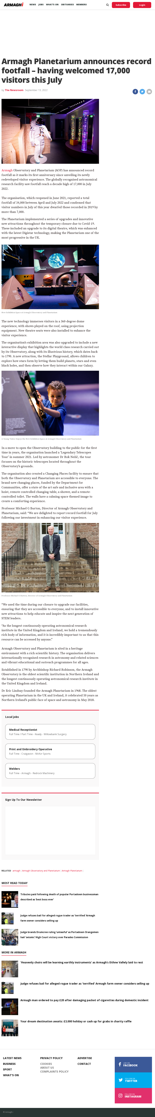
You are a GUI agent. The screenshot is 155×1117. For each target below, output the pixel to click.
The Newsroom (14, 90)
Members (81, 4)
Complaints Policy (54, 1071)
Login (142, 4)
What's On (11, 1075)
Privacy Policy (51, 1058)
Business (9, 1064)
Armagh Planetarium (72, 870)
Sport (7, 1069)
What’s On (52, 4)
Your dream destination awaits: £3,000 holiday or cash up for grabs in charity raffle (76, 1021)
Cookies (46, 1064)
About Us (47, 1067)
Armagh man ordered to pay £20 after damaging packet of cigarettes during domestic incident (84, 1000)
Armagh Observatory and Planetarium (41, 870)
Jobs (41, 4)
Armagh (7, 170)
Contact (84, 1064)
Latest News (12, 1058)
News (33, 4)
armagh (16, 870)
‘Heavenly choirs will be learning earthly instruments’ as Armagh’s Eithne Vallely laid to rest (81, 962)
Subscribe (121, 4)
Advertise (85, 1058)
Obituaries (67, 4)
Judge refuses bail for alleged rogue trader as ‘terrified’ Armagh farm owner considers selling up (84, 983)
